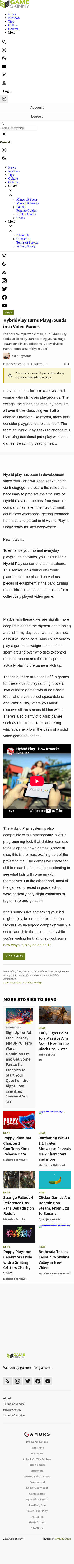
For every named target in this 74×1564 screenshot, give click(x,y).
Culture (13, 25)
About (7, 1398)
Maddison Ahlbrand (52, 1165)
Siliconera (37, 1470)
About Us (22, 235)
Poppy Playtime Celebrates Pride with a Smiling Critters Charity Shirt (17, 1262)
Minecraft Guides (27, 203)
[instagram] (37, 280)
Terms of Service (27, 242)
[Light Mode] (4, 50)
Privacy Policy (25, 246)
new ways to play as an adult (27, 945)
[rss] (37, 272)
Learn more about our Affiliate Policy (22, 982)
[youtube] (37, 306)
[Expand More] (41, 228)
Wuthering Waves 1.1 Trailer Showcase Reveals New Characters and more (55, 1148)
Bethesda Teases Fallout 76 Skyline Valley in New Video (54, 1259)
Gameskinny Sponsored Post (17, 1094)
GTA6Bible (37, 1528)
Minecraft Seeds (26, 199)
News (12, 14)
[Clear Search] (4, 134)
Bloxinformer (37, 1522)
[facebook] (37, 297)
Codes (20, 218)
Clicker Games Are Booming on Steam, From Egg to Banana (54, 1205)
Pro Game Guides (37, 1442)
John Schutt (47, 1054)
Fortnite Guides (26, 210)
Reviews (14, 17)
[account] (4, 99)
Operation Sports (37, 1499)
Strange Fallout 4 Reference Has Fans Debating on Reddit (18, 1205)
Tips (11, 21)
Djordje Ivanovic (49, 1219)
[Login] (4, 83)
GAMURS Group (63, 1538)
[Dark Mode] (4, 58)
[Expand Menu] (4, 66)
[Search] (4, 42)
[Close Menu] (4, 75)
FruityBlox (37, 1516)
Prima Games (37, 1465)
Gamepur (37, 1453)
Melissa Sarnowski (15, 1160)
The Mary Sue (37, 1505)
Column (13, 29)
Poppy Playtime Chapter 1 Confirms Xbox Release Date (17, 1145)
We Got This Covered (37, 1476)
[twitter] (37, 289)
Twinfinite (37, 1447)
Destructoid (37, 1482)
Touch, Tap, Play (37, 1511)
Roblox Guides (26, 214)
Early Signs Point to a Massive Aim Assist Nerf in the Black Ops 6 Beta (54, 1040)
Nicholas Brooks (14, 1219)
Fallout (20, 207)
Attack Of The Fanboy (37, 1459)
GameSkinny (37, 1493)
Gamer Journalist (37, 1488)
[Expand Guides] (41, 193)
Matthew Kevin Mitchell (55, 1273)
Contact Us (23, 239)
